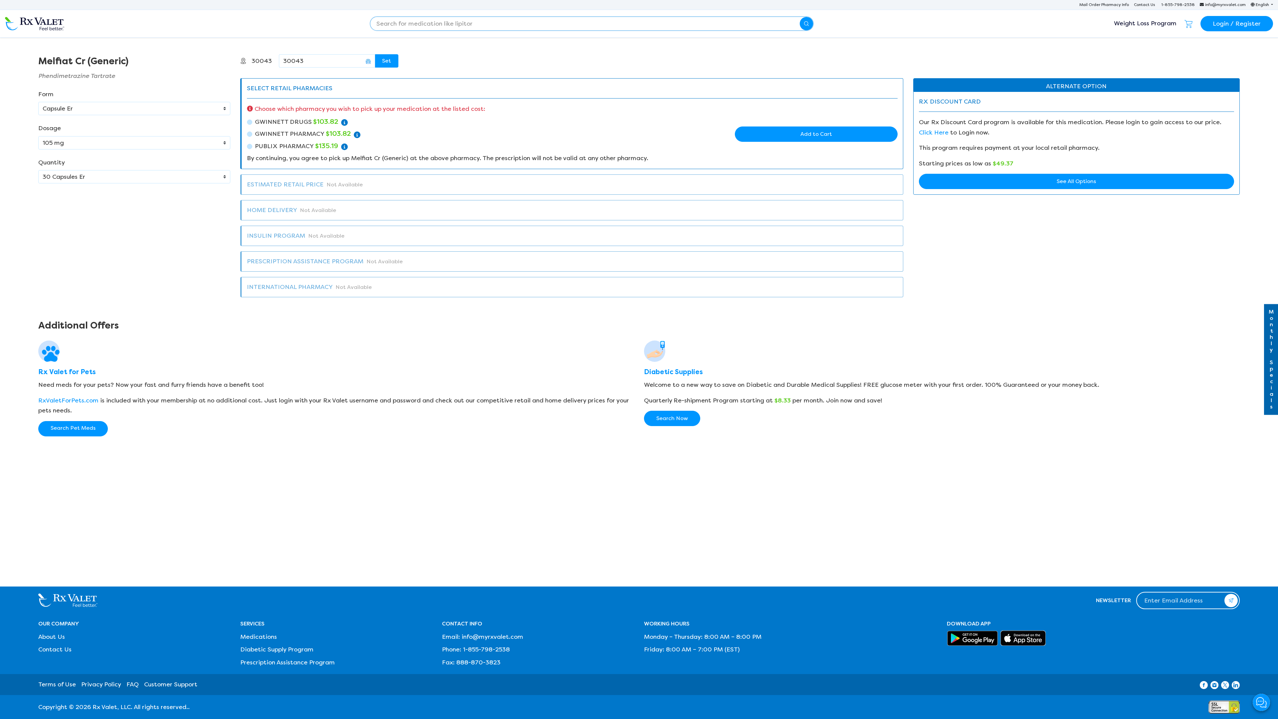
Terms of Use (57, 684)
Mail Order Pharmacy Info (1104, 4)
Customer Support (170, 684)
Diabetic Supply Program (277, 649)
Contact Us (1144, 4)
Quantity (51, 162)
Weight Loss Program (1145, 23)
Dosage (49, 128)
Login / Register (1237, 23)
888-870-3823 (478, 662)
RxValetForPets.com (68, 400)
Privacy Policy (101, 684)
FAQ (132, 684)
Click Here (934, 132)
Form (46, 94)
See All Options (1076, 181)
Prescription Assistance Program (287, 662)
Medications (258, 636)
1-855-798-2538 (1178, 4)
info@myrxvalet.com (1225, 4)
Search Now (672, 418)
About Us (51, 636)
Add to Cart (816, 134)
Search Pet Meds (73, 428)
